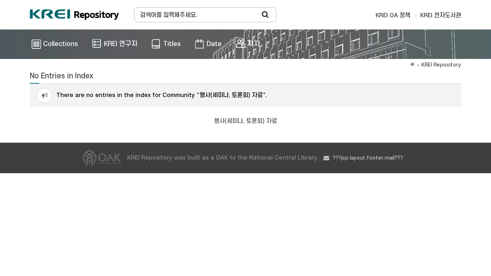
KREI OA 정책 (393, 15)
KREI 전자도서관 (440, 15)
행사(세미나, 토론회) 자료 (245, 121)
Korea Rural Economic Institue (74, 14)
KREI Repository (441, 65)
